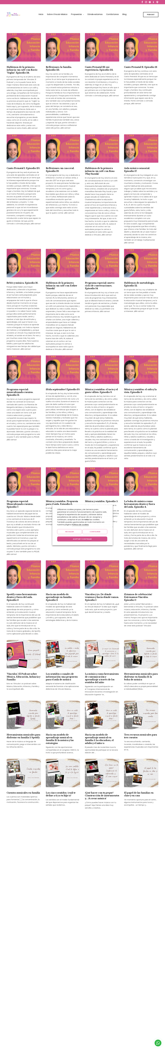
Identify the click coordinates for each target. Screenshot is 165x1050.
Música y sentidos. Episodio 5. (101, 501)
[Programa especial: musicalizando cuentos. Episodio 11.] (24, 369)
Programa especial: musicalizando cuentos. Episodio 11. (20, 392)
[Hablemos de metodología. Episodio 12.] (141, 263)
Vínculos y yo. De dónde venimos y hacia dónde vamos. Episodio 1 (102, 597)
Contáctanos (112, 14)
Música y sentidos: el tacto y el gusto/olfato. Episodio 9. (101, 391)
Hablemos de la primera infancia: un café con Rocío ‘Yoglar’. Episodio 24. (22, 70)
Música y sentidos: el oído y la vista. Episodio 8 (140, 391)
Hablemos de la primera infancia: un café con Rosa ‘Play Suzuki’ (99, 171)
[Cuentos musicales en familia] (24, 773)
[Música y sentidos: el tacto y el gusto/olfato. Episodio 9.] (102, 369)
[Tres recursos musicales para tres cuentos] (141, 715)
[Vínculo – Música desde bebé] (13, 14)
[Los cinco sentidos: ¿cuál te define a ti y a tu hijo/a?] (63, 773)
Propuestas (76, 14)
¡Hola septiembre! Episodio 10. (63, 389)
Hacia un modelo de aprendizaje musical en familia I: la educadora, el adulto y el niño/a (99, 739)
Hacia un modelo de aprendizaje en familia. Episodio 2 (59, 597)
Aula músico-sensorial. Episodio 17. (137, 169)
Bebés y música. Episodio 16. (22, 283)
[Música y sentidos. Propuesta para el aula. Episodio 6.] (63, 481)
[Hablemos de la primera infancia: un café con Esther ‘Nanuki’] (63, 263)
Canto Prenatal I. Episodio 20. (23, 168)
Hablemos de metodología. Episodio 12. (139, 284)
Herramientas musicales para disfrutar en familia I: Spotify (23, 736)
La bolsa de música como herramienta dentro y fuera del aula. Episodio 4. (139, 504)
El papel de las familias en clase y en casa (138, 794)
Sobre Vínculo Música (57, 14)
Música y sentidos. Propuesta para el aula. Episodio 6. (62, 502)
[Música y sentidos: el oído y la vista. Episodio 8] (141, 369)
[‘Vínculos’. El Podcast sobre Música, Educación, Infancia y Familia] (24, 654)
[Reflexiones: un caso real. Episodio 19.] (63, 148)
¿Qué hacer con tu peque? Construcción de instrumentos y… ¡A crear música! (102, 795)
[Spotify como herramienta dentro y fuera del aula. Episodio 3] (24, 574)
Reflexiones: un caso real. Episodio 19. (60, 169)
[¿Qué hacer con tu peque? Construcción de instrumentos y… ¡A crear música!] (102, 773)
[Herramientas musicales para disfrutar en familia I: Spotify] (24, 715)
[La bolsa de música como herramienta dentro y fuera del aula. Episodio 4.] (141, 481)
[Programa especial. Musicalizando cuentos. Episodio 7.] (24, 481)
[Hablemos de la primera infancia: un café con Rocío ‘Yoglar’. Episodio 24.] (24, 47)
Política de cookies (80, 524)
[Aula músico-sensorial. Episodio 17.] (141, 148)
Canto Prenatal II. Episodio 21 (140, 67)
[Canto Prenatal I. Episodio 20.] (24, 148)
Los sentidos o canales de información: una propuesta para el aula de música (62, 677)
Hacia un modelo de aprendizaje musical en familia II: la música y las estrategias (60, 739)
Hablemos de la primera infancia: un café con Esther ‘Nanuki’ (61, 286)
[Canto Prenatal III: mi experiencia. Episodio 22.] (102, 47)
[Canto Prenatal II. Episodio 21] (141, 47)
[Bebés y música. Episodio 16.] (24, 263)
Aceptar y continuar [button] (82, 539)
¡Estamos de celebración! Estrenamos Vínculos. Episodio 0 (138, 597)
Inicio (41, 14)
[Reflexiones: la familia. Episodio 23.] (63, 47)
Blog (124, 14)
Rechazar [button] (69, 532)
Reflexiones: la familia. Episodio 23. (59, 68)
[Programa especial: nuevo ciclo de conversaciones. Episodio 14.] (102, 263)
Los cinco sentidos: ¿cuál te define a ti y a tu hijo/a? (61, 794)
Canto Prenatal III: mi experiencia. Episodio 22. (99, 68)
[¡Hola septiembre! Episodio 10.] (63, 369)
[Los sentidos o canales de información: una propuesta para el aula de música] (63, 654)
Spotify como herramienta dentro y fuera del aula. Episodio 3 (22, 597)
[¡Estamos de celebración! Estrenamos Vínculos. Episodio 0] (141, 574)
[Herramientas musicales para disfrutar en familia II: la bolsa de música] (141, 654)
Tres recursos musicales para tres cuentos (140, 736)
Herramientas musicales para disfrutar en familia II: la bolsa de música (141, 677)
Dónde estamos (95, 14)
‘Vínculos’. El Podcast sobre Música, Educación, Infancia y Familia (23, 677)
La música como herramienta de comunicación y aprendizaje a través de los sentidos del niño (102, 678)
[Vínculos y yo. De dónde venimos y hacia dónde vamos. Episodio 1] (102, 574)
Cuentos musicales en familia (23, 792)
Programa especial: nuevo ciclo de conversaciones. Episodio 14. (99, 286)
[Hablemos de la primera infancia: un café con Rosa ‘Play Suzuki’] (102, 148)
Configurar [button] (95, 532)
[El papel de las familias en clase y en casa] (141, 773)
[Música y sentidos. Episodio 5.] (102, 481)
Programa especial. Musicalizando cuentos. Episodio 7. (20, 504)
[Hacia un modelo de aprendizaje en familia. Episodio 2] (63, 574)
